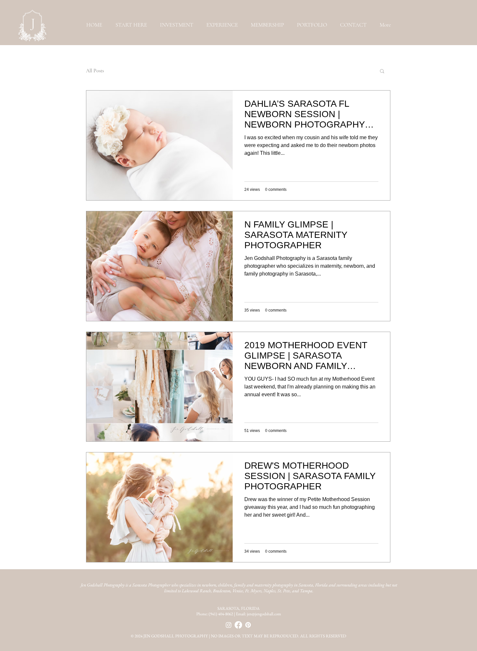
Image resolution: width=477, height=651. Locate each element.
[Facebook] (238, 625)
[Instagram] (228, 625)
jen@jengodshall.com (264, 614)
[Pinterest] (248, 625)
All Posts (95, 71)
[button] (312, 25)
